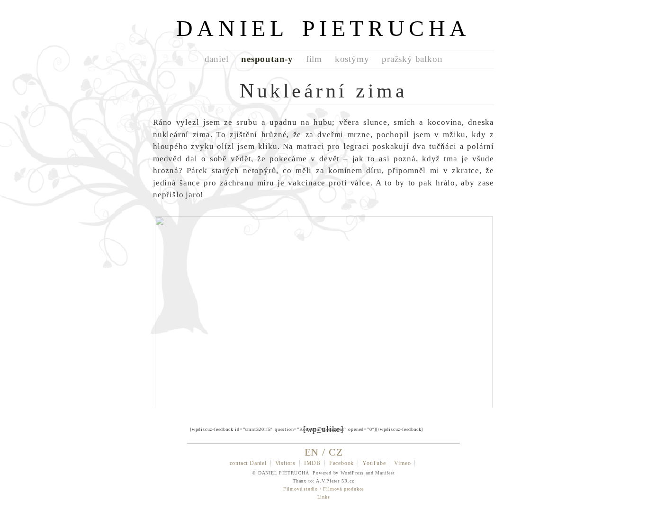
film (314, 59)
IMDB (312, 463)
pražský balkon (412, 59)
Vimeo (402, 463)
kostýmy (352, 59)
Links (323, 497)
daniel (217, 59)
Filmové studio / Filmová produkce (323, 488)
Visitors (285, 463)
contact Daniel (248, 463)
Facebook (341, 463)
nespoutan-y (267, 59)
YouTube (374, 463)
